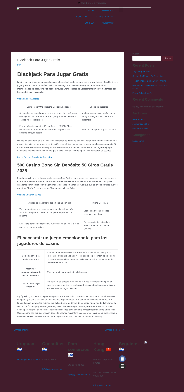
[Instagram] (122, 366)
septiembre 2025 (140, 124)
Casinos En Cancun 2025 (29, 194)
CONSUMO (81, 16)
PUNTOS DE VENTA (104, 16)
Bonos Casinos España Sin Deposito (34, 157)
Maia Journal (138, 141)
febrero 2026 (138, 119)
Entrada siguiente (114, 330)
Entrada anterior (20, 330)
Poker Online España (142, 93)
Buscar (135, 53)
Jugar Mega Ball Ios (141, 71)
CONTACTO (108, 23)
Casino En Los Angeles (28, 98)
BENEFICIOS (108, 10)
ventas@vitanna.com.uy (79, 374)
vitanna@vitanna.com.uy (28, 359)
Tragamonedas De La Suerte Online (149, 81)
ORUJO (90, 10)
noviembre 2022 (140, 128)
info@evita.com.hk (102, 385)
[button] (121, 9)
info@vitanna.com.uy (52, 369)
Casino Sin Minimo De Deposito (147, 76)
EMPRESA (89, 23)
